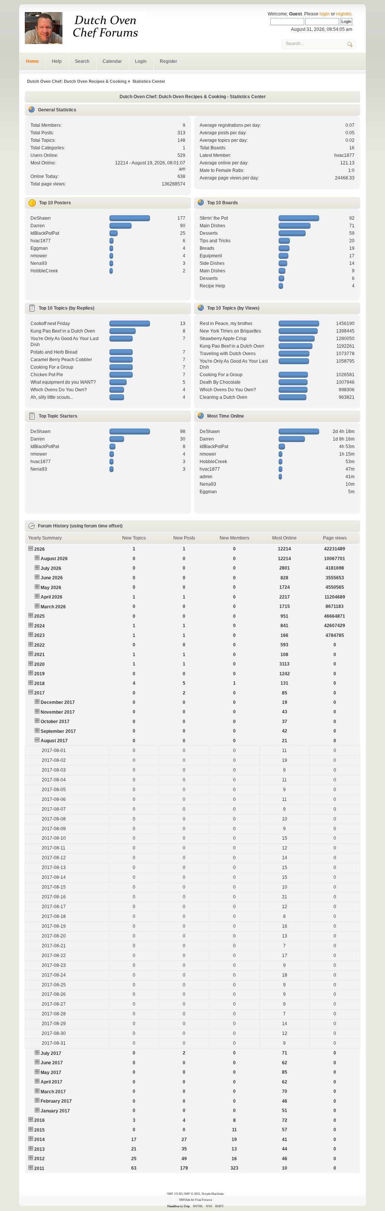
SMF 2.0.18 (174, 1194)
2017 (39, 693)
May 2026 (51, 587)
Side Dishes (212, 263)
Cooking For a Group (51, 367)
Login (141, 61)
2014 (39, 1139)
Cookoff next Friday (50, 323)
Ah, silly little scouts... (51, 397)
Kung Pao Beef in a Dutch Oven (62, 331)
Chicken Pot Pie (46, 374)
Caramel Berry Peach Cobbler (61, 359)
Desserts (209, 233)
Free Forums (203, 1200)
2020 (39, 664)
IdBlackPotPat (44, 233)
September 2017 (58, 731)
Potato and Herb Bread (53, 352)
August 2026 (54, 558)
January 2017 (55, 1111)
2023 (39, 635)
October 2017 (55, 721)
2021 (39, 654)
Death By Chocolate (220, 382)
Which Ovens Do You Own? (58, 389)
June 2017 (52, 1062)
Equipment (211, 255)
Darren (37, 225)
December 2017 (58, 702)
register (343, 14)
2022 (39, 645)
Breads (207, 248)
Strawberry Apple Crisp (223, 338)
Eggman (39, 248)
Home (32, 61)
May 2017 (51, 1072)
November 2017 (58, 712)
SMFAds (184, 1200)
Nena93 (38, 263)
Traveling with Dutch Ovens (228, 353)
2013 (39, 1149)
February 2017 (56, 1101)
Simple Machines (213, 1194)
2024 (39, 626)
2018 (39, 683)
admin (206, 476)
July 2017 (51, 1053)
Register (168, 61)
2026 (39, 549)
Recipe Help (212, 286)
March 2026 (53, 606)
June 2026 (52, 577)
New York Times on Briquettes (230, 331)
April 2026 (51, 597)
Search (82, 61)
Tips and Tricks (215, 240)
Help (57, 61)
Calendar (112, 61)
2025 (39, 616)
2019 (39, 673)
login (325, 14)
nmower (38, 255)
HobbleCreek (44, 271)
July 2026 (51, 568)
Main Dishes (212, 225)
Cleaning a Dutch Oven (223, 397)
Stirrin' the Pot (214, 218)
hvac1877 (344, 155)
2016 (39, 1120)
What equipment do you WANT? (63, 382)
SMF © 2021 (192, 1194)
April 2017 (51, 1082)
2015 (39, 1130)
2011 (39, 1168)
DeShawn (40, 218)
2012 (39, 1158)
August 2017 (54, 740)
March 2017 (53, 1091)
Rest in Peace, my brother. (226, 323)
